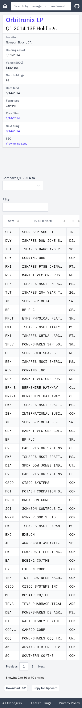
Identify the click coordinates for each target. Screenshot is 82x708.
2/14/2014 (13, 118)
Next (41, 666)
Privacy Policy (69, 703)
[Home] (5, 6)
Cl (73, 221)
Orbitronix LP (25, 20)
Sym (11, 221)
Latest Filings (41, 703)
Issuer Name (43, 221)
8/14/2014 (13, 131)
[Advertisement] (41, 161)
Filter (7, 199)
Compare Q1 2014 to (19, 178)
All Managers (12, 703)
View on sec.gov (16, 144)
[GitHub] (76, 6)
